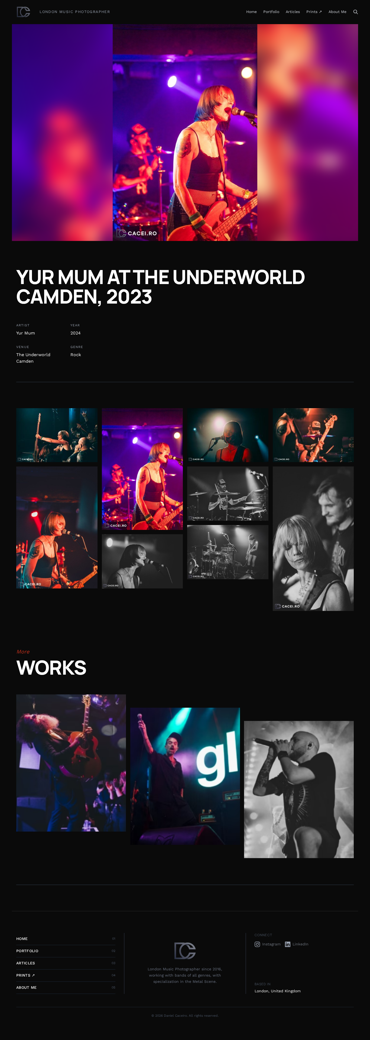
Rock (75, 354)
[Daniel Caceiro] (23, 12)
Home (251, 11)
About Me (337, 11)
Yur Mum (25, 333)
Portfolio (271, 11)
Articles (293, 11)
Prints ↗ (314, 11)
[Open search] (355, 12)
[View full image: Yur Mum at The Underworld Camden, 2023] (57, 435)
